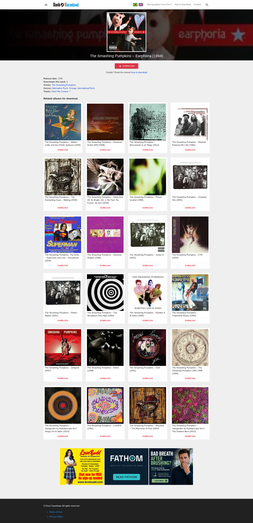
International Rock (86, 88)
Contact (197, 4)
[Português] (135, 4)
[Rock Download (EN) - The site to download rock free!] (65, 4)
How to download (139, 72)
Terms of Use (55, 512)
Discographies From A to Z (159, 4)
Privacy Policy (56, 516)
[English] (141, 4)
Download (63, 150)
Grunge (72, 88)
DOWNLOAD (128, 66)
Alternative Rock (60, 88)
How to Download (183, 4)
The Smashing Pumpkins (64, 85)
